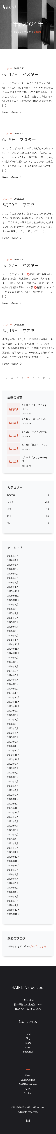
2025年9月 (13, 604)
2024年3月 (13, 684)
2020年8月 (13, 874)
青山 (9, 523)
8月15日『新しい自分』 (34, 419)
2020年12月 (13, 856)
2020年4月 (13, 892)
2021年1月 (13, 852)
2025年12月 (13, 591)
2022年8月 (13, 768)
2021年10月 (13, 812)
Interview (28, 1051)
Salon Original (28, 1079)
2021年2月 (13, 848)
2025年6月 (13, 618)
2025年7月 (13, 613)
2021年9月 (13, 816)
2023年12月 (13, 697)
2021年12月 (13, 803)
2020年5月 (13, 887)
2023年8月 (13, 715)
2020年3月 (13, 896)
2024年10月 (13, 653)
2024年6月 (13, 671)
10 (44, 378)
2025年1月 (13, 640)
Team (28, 1042)
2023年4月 (13, 733)
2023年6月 (13, 724)
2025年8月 (13, 609)
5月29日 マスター (20, 205)
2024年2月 (13, 688)
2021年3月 (13, 843)
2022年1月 (13, 799)
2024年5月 (13, 675)
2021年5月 (13, 834)
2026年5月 (13, 569)
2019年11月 (13, 914)
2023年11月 (13, 701)
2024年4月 (13, 679)
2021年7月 (13, 825)
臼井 (9, 516)
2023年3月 (13, 737)
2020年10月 (13, 865)
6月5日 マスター (19, 139)
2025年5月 (13, 622)
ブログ (27, 32)
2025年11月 (13, 595)
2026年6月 (13, 564)
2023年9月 (13, 710)
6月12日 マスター (20, 74)
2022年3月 (13, 790)
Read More (10, 112)
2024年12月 (13, 644)
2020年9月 (13, 870)
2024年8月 (13, 662)
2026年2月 (13, 582)
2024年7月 (13, 666)
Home (17, 32)
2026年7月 (13, 560)
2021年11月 (13, 808)
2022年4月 (13, 786)
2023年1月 (13, 746)
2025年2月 (13, 635)
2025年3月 (13, 631)
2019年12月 (13, 909)
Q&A (28, 1088)
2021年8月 (13, 821)
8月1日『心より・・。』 (35, 444)
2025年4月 (13, 626)
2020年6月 (13, 883)
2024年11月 (13, 648)
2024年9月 (13, 657)
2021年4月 (13, 839)
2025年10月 (13, 600)
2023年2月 (13, 741)
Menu (28, 1075)
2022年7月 (13, 772)
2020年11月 (13, 861)
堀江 (9, 509)
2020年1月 (13, 905)
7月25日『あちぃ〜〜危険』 (34, 459)
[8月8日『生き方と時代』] (14, 436)
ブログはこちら (38, 946)
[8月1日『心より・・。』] (14, 448)
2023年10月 (13, 706)
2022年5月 (13, 781)
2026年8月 (13, 556)
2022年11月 (13, 755)
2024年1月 (13, 693)
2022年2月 (13, 794)
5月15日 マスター (20, 330)
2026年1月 (13, 586)
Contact (28, 1093)
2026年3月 (13, 578)
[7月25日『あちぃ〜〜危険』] (14, 462)
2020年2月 (13, 901)
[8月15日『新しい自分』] (14, 423)
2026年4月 (13, 573)
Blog (28, 1038)
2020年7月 (13, 878)
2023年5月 (13, 728)
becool (11, 495)
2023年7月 (13, 719)
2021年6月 (13, 830)
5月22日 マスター (20, 265)
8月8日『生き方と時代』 (35, 431)
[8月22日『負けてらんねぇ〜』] (14, 409)
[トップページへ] (9, 7)
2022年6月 (13, 777)
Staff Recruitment (28, 1084)
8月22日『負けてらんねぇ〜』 (34, 407)
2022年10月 (13, 759)
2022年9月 (13, 763)
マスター (7, 68)
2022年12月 (13, 750)
